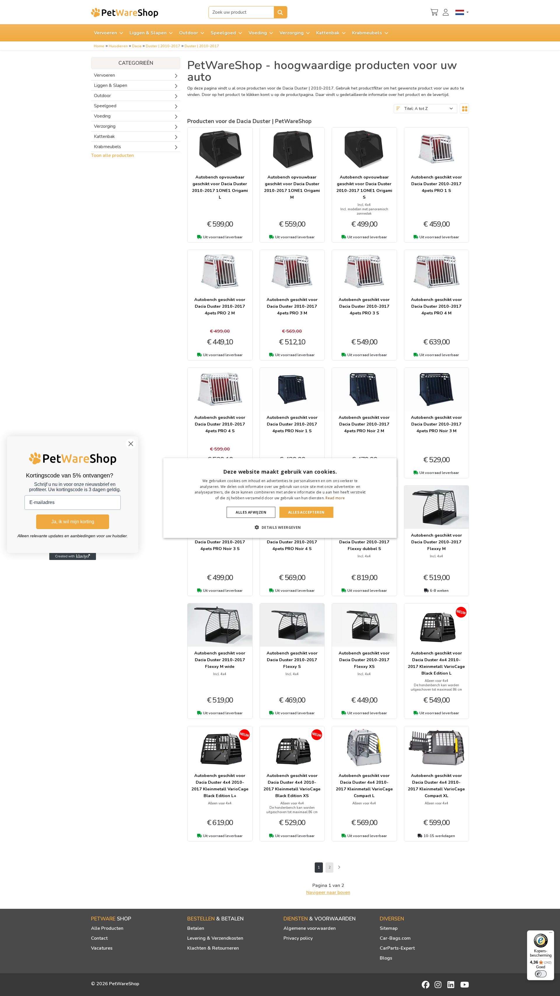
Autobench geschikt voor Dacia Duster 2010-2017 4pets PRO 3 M (292, 306)
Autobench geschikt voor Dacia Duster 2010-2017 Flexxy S (292, 659)
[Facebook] (426, 984)
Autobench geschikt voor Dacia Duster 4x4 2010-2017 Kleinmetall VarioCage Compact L (364, 786)
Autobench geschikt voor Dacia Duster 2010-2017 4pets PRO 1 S (436, 183)
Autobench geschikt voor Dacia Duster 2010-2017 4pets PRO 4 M (436, 306)
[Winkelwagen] (434, 11)
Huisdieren (118, 46)
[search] (280, 12)
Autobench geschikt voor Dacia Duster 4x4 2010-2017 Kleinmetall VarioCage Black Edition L (436, 663)
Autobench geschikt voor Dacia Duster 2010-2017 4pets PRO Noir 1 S (292, 424)
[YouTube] (464, 984)
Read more (335, 498)
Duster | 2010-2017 (163, 46)
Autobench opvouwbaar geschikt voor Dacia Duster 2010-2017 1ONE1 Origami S (364, 187)
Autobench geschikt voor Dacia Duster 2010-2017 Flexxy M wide (219, 659)
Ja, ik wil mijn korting (72, 521)
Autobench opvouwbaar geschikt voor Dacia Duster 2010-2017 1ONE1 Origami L (220, 187)
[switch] (541, 973)
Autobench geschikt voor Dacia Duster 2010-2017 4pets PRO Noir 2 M (364, 424)
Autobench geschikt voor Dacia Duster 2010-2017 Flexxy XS (364, 659)
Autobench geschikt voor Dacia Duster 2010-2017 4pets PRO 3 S (364, 306)
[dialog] (280, 498)
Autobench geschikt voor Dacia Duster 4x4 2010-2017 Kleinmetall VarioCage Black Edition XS (292, 786)
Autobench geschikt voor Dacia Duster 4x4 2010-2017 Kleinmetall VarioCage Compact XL (436, 786)
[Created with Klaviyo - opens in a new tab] (72, 556)
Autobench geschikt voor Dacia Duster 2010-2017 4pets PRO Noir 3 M (436, 424)
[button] (280, 527)
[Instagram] (439, 984)
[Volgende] (339, 867)
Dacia (136, 46)
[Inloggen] (446, 11)
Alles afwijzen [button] (251, 512)
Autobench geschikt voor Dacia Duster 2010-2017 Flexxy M (436, 542)
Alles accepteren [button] (306, 512)
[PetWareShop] (124, 12)
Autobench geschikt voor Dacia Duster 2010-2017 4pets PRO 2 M (219, 306)
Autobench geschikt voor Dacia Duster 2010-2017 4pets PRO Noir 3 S (219, 542)
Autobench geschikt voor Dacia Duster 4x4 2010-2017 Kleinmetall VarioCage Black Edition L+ (220, 786)
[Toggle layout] (464, 108)
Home (99, 46)
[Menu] (550, 933)
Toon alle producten (112, 155)
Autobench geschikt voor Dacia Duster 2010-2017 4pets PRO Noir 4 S (292, 542)
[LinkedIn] (451, 984)
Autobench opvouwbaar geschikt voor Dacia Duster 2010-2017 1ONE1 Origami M (292, 187)
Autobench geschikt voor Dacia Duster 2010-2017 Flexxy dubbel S (364, 542)
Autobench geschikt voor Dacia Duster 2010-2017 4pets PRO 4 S (219, 424)
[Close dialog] (131, 444)
